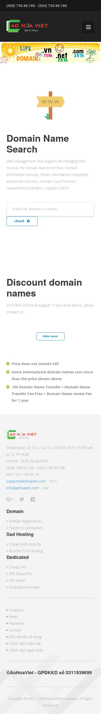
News (13, 616)
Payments (17, 623)
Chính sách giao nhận (26, 650)
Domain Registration (25, 521)
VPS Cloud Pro (20, 573)
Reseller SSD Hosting (26, 550)
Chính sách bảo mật (25, 643)
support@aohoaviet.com (26, 481)
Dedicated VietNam (24, 587)
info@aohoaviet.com (22, 487)
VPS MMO (17, 580)
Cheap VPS (17, 567)
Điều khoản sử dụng (25, 636)
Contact (15, 630)
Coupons (16, 609)
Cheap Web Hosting (25, 544)
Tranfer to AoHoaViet (25, 527)
